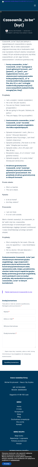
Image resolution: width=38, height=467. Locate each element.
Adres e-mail (9, 319)
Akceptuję (6, 463)
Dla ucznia (20, 422)
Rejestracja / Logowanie (19, 438)
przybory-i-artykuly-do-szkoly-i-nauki (19, 33)
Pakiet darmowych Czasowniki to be (18, 292)
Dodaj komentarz (10, 333)
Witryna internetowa (11, 326)
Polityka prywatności (19, 441)
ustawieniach (15, 460)
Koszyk (19, 443)
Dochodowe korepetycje (20, 419)
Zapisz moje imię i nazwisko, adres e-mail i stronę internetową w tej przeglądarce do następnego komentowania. (18, 354)
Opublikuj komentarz (11, 362)
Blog (19, 417)
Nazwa (6, 312)
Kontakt (19, 424)
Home (19, 406)
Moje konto (19, 436)
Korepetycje (19, 412)
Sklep (19, 414)
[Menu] (35, 5)
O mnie (19, 409)
